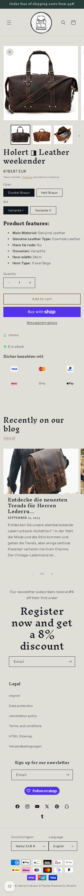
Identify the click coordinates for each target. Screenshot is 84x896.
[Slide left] (5, 136)
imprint (14, 696)
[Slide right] (79, 136)
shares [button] (14, 335)
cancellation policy (23, 716)
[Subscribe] (70, 661)
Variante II (43, 210)
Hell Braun (49, 193)
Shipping (27, 177)
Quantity (9, 273)
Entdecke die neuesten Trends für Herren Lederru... (37, 505)
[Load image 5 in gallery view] (63, 134)
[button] (9, 23)
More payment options (42, 322)
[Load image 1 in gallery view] (20, 134)
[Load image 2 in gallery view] (41, 134)
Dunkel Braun (19, 193)
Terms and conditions (25, 726)
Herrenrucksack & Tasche (34, 885)
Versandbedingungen (25, 746)
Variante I (16, 210)
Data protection (21, 706)
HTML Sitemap (20, 736)
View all (9, 438)
